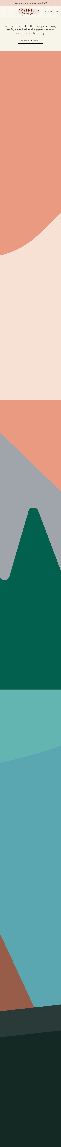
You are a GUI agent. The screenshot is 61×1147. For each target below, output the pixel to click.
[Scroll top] (56, 1142)
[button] (4, 11)
